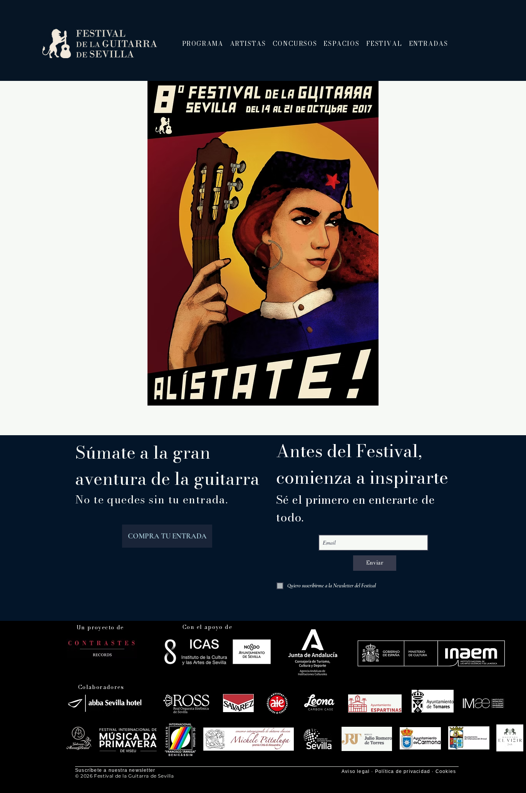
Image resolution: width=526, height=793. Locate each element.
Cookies (446, 771)
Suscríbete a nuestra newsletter (115, 770)
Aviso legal (356, 771)
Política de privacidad (402, 771)
